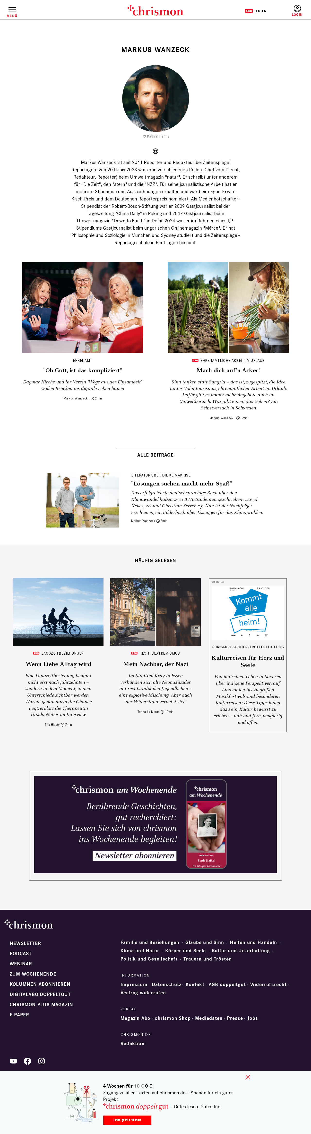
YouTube (13, 1061)
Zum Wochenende (33, 974)
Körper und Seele (185, 951)
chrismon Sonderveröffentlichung (248, 647)
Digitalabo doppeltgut (40, 994)
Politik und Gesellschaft (149, 959)
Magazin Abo (135, 1018)
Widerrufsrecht (268, 984)
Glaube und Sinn (204, 942)
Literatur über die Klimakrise (161, 475)
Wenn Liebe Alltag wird (58, 664)
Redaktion (133, 1044)
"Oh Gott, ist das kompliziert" (82, 370)
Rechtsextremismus (159, 653)
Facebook (27, 1061)
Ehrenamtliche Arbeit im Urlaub (232, 360)
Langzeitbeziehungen (62, 653)
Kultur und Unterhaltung (241, 951)
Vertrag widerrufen (143, 993)
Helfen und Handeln (253, 942)
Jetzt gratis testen (127, 1120)
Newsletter (25, 943)
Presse (235, 1018)
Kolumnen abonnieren (40, 984)
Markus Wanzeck (76, 398)
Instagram (41, 1061)
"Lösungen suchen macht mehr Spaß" (181, 484)
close (247, 1077)
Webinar (21, 964)
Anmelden (297, 11)
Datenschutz (166, 984)
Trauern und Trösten (207, 959)
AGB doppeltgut (227, 984)
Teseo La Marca (149, 712)
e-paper (19, 1015)
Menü (12, 16)
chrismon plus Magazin (41, 1005)
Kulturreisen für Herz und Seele (248, 661)
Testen (255, 11)
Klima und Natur (140, 951)
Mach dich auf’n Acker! (228, 370)
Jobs (253, 1018)
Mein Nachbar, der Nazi (155, 664)
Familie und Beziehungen (150, 942)
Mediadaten (209, 1018)
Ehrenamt (82, 360)
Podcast (21, 954)
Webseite (155, 151)
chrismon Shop (173, 1018)
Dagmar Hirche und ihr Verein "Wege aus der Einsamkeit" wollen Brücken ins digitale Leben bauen (82, 385)
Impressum (134, 984)
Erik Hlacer (52, 725)
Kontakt (195, 984)
